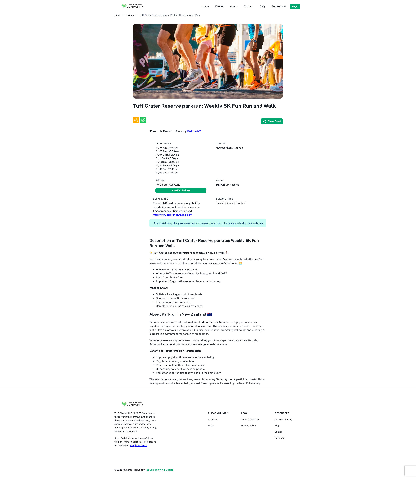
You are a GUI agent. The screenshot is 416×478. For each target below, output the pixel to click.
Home (117, 15)
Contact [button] (248, 6)
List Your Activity (283, 419)
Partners (279, 438)
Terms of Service (250, 419)
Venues (278, 431)
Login (295, 6)
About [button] (233, 6)
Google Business (138, 445)
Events (130, 15)
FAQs (211, 425)
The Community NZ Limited (159, 469)
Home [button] (205, 6)
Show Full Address (180, 190)
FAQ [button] (262, 6)
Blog (277, 425)
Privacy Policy (248, 425)
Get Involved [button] (279, 6)
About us (212, 419)
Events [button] (219, 6)
